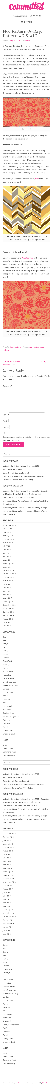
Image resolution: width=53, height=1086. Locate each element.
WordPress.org (9, 755)
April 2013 (7, 594)
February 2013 (8, 601)
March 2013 (7, 598)
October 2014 (8, 539)
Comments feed (9, 752)
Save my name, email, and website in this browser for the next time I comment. (26, 438)
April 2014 (7, 556)
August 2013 (8, 580)
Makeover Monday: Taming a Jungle (32, 507)
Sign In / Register (20, 16)
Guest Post (7, 661)
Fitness (6, 654)
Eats (4, 647)
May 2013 (6, 591)
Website (6, 427)
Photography (8, 706)
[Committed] (26, 6)
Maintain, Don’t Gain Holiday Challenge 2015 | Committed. (26, 491)
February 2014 (8, 563)
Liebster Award (9, 678)
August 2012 (8, 619)
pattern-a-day (39, 347)
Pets (4, 702)
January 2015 (8, 535)
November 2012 (9, 608)
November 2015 (9, 525)
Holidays (6, 664)
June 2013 (7, 587)
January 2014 (8, 567)
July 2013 (6, 584)
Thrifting (6, 720)
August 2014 (8, 542)
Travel (5, 727)
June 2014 (7, 549)
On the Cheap (8, 692)
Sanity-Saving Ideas (11, 716)
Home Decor (8, 671)
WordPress (46, 1083)
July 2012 (6, 622)
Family (5, 650)
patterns (6, 350)
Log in (5, 745)
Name (6, 415)
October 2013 (8, 577)
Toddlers (6, 723)
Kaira (20, 1083)
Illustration (7, 675)
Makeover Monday (10, 685)
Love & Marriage (9, 682)
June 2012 (7, 625)
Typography (8, 730)
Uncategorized (9, 734)
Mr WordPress (9, 497)
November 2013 (9, 574)
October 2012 (8, 612)
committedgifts (9, 501)
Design (12, 347)
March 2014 (7, 560)
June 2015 (7, 532)
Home (5, 668)
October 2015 (8, 529)
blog (37, 178)
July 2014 (6, 546)
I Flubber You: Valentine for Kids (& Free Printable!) (23, 476)
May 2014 (6, 553)
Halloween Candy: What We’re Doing (18, 479)
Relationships (8, 713)
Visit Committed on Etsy (12, 469)
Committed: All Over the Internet (16, 473)
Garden (6, 657)
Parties (6, 695)
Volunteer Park (28, 258)
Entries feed (8, 748)
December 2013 (9, 570)
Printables (7, 709)
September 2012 (9, 615)
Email (5, 421)
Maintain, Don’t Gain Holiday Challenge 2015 (21, 466)
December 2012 (9, 605)
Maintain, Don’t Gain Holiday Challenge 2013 (23, 494)
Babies (5, 637)
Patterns (18, 347)
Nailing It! (45, 361)
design (30, 347)
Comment (7, 386)
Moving (6, 689)
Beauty (6, 640)
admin (27, 40)
